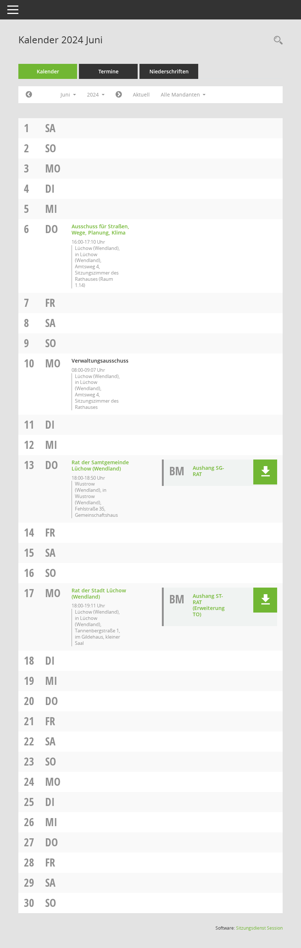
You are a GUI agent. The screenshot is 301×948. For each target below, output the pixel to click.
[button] (265, 472)
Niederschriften (169, 71)
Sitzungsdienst (259, 928)
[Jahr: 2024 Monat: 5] (28, 94)
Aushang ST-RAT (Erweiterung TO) (209, 605)
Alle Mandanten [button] (181, 94)
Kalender (48, 71)
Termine (108, 71)
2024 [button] (93, 94)
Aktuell (141, 94)
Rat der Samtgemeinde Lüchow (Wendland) (100, 465)
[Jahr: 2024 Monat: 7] (118, 94)
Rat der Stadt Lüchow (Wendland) (99, 593)
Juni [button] (66, 94)
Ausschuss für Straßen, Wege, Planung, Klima (100, 229)
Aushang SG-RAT (208, 470)
